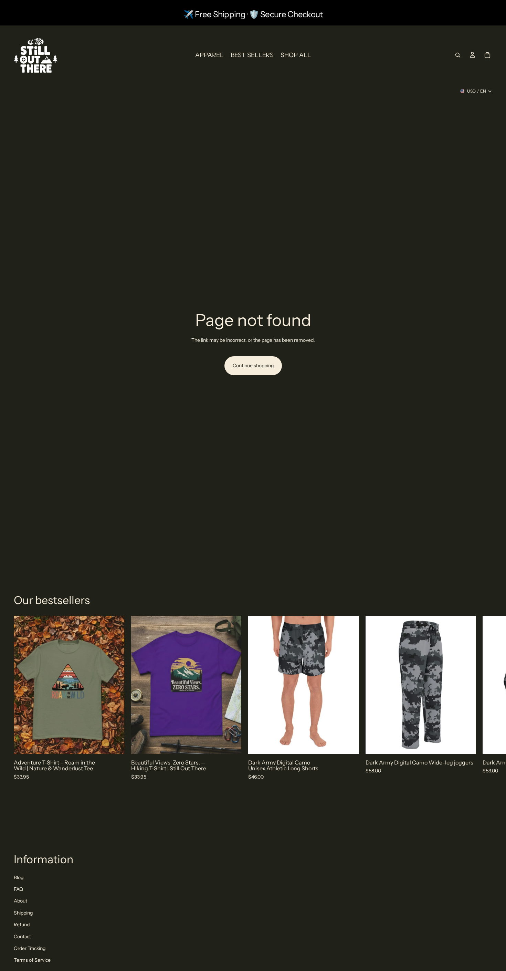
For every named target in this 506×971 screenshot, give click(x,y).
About (20, 901)
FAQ (18, 889)
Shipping (23, 913)
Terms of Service (32, 960)
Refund (22, 924)
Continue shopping (253, 365)
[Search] (457, 55)
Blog (18, 877)
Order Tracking (29, 948)
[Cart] (487, 55)
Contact (22, 936)
